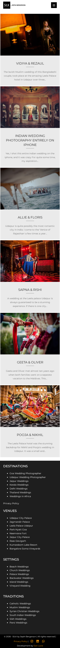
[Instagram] (31, 641)
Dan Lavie (38, 645)
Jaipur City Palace (20, 537)
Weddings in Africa (20, 496)
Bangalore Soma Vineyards (25, 548)
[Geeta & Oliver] (30, 349)
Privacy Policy (11, 503)
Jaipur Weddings (19, 481)
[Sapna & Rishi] (30, 276)
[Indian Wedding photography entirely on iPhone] (30, 126)
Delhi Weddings (19, 488)
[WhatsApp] (43, 641)
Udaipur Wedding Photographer (28, 477)
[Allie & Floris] (30, 204)
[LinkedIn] (37, 641)
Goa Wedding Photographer (25, 473)
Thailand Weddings (20, 492)
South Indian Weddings (23, 615)
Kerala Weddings (19, 484)
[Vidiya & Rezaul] (30, 50)
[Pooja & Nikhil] (30, 421)
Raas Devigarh (18, 540)
